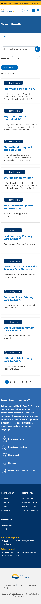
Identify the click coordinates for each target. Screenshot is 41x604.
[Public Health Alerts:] (2, 3)
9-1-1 (6, 541)
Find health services (29, 502)
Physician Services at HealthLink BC (17, 118)
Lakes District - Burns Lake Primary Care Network (20, 268)
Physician (12, 463)
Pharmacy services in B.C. (20, 88)
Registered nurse (16, 439)
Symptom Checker (29, 498)
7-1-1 (30, 406)
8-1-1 (27, 10)
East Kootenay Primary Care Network (18, 237)
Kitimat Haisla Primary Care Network (18, 359)
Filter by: (5, 58)
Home (3, 36)
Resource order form (30, 510)
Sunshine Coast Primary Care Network (19, 298)
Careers (4, 506)
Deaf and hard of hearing (8, 527)
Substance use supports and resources (18, 207)
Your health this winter (18, 177)
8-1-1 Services (6, 510)
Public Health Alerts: (2, 3)
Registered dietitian (17, 447)
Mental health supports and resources (18, 148)
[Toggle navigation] (38, 10)
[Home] (7, 10)
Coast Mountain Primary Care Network (19, 329)
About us (4, 498)
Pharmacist (13, 455)
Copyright (22, 585)
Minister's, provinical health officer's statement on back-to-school (21, 3)
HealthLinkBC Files (29, 506)
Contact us (5, 502)
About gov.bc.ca (8, 585)
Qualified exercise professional (22, 470)
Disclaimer (32, 585)
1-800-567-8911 (10, 552)
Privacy (5, 587)
